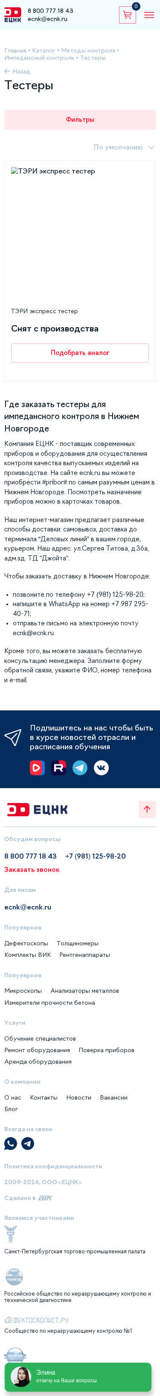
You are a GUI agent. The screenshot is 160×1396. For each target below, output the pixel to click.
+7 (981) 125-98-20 (95, 856)
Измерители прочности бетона (49, 1003)
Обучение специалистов (40, 1038)
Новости (78, 1097)
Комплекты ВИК (27, 955)
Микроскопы (23, 991)
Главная (15, 50)
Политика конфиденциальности (53, 1166)
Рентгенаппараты (84, 955)
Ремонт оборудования (37, 1050)
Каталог (43, 50)
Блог (11, 1109)
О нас (12, 1097)
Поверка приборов (106, 1050)
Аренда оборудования (38, 1062)
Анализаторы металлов (84, 991)
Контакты (44, 1097)
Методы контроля (88, 50)
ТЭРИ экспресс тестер (44, 311)
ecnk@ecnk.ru (47, 19)
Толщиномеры (78, 943)
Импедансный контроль (39, 58)
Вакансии (114, 1097)
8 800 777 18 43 (50, 11)
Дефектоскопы (26, 943)
